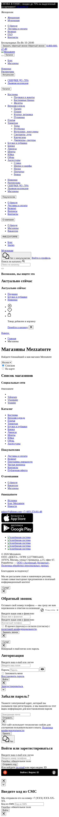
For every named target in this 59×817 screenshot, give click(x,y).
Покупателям (9, 197)
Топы (17, 125)
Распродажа (7, 71)
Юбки (11, 154)
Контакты (13, 37)
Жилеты (18, 103)
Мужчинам (14, 20)
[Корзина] (9, 316)
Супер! (6, 588)
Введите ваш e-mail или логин (17, 662)
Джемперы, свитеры (25, 140)
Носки (17, 168)
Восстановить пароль (12, 676)
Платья (11, 120)
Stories (11, 245)
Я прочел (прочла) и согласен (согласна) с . (25, 627)
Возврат (12, 31)
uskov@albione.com (11, 511)
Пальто (17, 108)
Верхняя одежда (16, 105)
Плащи (17, 111)
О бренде (12, 25)
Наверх (5, 333)
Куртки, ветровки (23, 114)
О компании (8, 220)
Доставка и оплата (17, 28)
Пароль (5, 670)
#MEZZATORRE (10, 236)
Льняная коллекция (18, 83)
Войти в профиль (41, 258)
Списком (10, 365)
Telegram (12, 397)
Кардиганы (20, 137)
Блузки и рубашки (17, 143)
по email (20, 767)
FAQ (10, 34)
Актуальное (8, 75)
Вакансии (13, 231)
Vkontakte (13, 400)
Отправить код (10, 764)
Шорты (11, 151)
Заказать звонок (10, 632)
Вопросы (12, 211)
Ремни (17, 174)
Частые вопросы (16, 464)
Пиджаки (13, 294)
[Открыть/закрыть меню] (2, 55)
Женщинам (14, 17)
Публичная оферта (18, 470)
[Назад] (3, 689)
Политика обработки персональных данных (25, 565)
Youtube (12, 402)
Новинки (6, 68)
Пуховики (19, 117)
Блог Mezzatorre (16, 503)
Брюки (11, 146)
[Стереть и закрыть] (2, 268)
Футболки (19, 128)
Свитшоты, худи (22, 134)
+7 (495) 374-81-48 (32, 511)
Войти (5, 679)
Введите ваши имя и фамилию (17, 613)
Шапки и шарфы (23, 166)
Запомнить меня (13, 673)
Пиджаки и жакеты (24, 97)
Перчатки (19, 171)
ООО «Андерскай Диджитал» (33, 562)
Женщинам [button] (7, 12)
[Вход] (9, 307)
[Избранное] (10, 311)
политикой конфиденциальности (19, 629)
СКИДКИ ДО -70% (18, 80)
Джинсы (12, 148)
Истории (12, 500)
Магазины (13, 63)
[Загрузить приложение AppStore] (17, 521)
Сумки (17, 163)
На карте (10, 368)
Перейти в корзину (18, 327)
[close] (57, 610)
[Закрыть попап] (31, 327)
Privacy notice (50, 610)
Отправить (8, 718)
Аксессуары (14, 160)
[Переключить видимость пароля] (42, 669)
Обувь (11, 157)
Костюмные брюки (24, 100)
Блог (10, 60)
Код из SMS (7, 804)
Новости (12, 506)
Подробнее (22, 6)
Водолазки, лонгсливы (26, 131)
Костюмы (13, 94)
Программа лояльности (20, 461)
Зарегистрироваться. (12, 686)
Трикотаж (13, 123)
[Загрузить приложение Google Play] (17, 532)
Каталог (9, 55)
